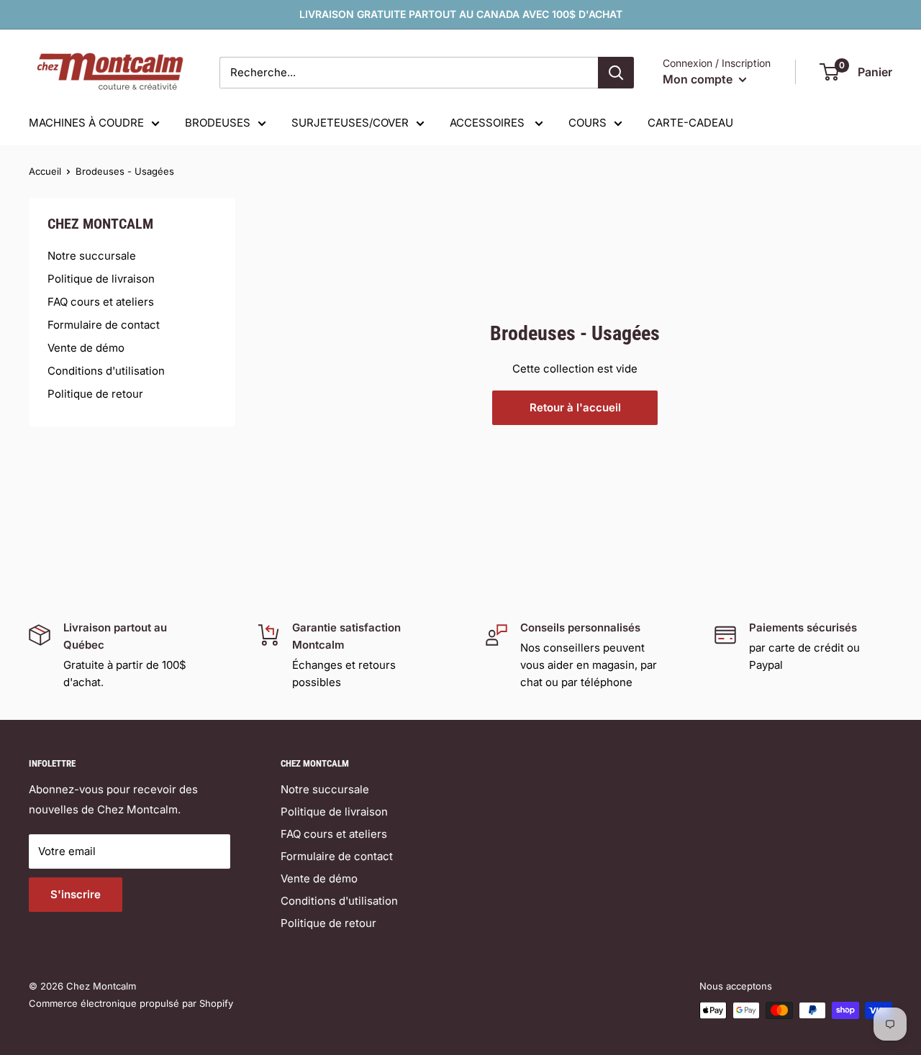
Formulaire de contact (103, 325)
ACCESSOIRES (488, 122)
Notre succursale (91, 255)
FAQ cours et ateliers (100, 302)
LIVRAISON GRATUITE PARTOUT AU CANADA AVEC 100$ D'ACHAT (460, 14)
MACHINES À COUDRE (86, 122)
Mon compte (699, 79)
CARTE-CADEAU (690, 122)
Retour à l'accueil (575, 407)
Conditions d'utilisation (106, 371)
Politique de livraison (101, 279)
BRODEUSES (217, 122)
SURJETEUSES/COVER (350, 122)
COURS (587, 122)
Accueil (45, 171)
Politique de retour (95, 394)
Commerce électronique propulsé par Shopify (131, 1003)
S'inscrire (75, 894)
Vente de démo (85, 348)
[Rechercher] (616, 72)
